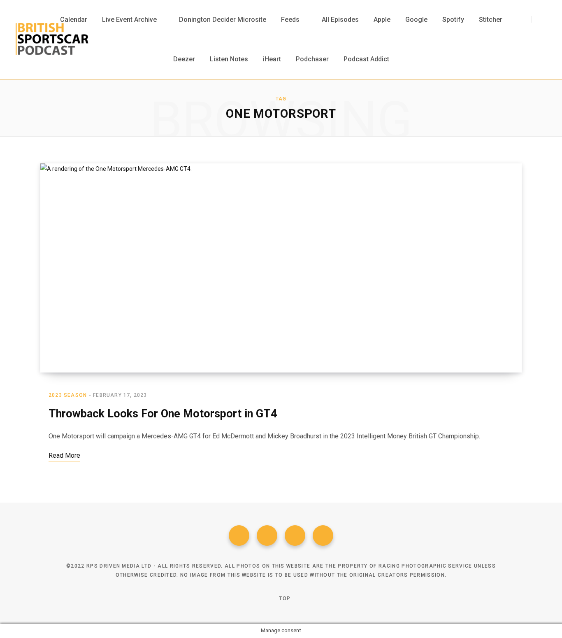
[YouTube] (323, 535)
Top (283, 598)
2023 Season (68, 395)
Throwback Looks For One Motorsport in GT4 (163, 413)
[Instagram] (295, 535)
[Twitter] (267, 535)
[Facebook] (239, 535)
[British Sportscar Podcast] (52, 39)
